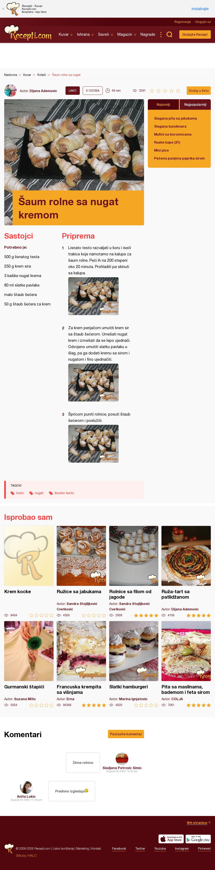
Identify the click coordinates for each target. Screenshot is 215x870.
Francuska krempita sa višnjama (81, 664)
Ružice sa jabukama (81, 571)
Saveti (103, 34)
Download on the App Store (171, 838)
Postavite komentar (126, 734)
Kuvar (64, 34)
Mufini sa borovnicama (172, 134)
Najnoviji (163, 104)
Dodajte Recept (195, 34)
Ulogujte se (203, 22)
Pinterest (204, 848)
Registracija (182, 22)
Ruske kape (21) (167, 142)
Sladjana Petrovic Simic (122, 768)
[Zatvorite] (3, 9)
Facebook (119, 848)
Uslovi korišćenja (63, 848)
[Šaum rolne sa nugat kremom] (101, 296)
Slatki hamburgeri (134, 664)
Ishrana (83, 34)
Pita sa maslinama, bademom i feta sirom (186, 664)
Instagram (182, 848)
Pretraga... (169, 34)
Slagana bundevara (170, 126)
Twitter (140, 848)
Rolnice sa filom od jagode (134, 571)
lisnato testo (64, 493)
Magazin (124, 34)
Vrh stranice (197, 823)
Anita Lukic (26, 796)
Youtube (160, 848)
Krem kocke (29, 571)
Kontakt (96, 848)
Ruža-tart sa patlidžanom (186, 571)
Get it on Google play (198, 838)
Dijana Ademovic (43, 91)
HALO (32, 855)
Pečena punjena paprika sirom (179, 158)
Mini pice (161, 150)
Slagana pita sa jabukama (175, 118)
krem (20, 493)
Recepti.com (28, 33)
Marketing (82, 848)
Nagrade (147, 34)
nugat (39, 493)
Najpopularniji (195, 104)
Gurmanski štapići (29, 664)
